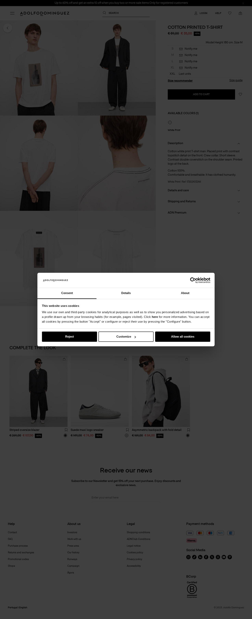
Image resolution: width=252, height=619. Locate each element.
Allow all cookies (182, 336)
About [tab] (185, 293)
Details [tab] (126, 293)
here (155, 316)
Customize (123, 336)
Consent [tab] (67, 293)
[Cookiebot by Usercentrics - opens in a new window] (193, 280)
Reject (69, 336)
